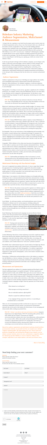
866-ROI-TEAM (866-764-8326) (8, 358)
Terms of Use (23, 438)
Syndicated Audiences (25, 193)
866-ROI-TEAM (24, 441)
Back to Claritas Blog (39, 342)
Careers (23, 439)
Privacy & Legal (23, 437)
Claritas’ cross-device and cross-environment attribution (24, 312)
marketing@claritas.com (24, 440)
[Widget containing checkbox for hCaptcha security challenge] (11, 419)
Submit (4, 424)
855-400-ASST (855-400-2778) (8, 363)
